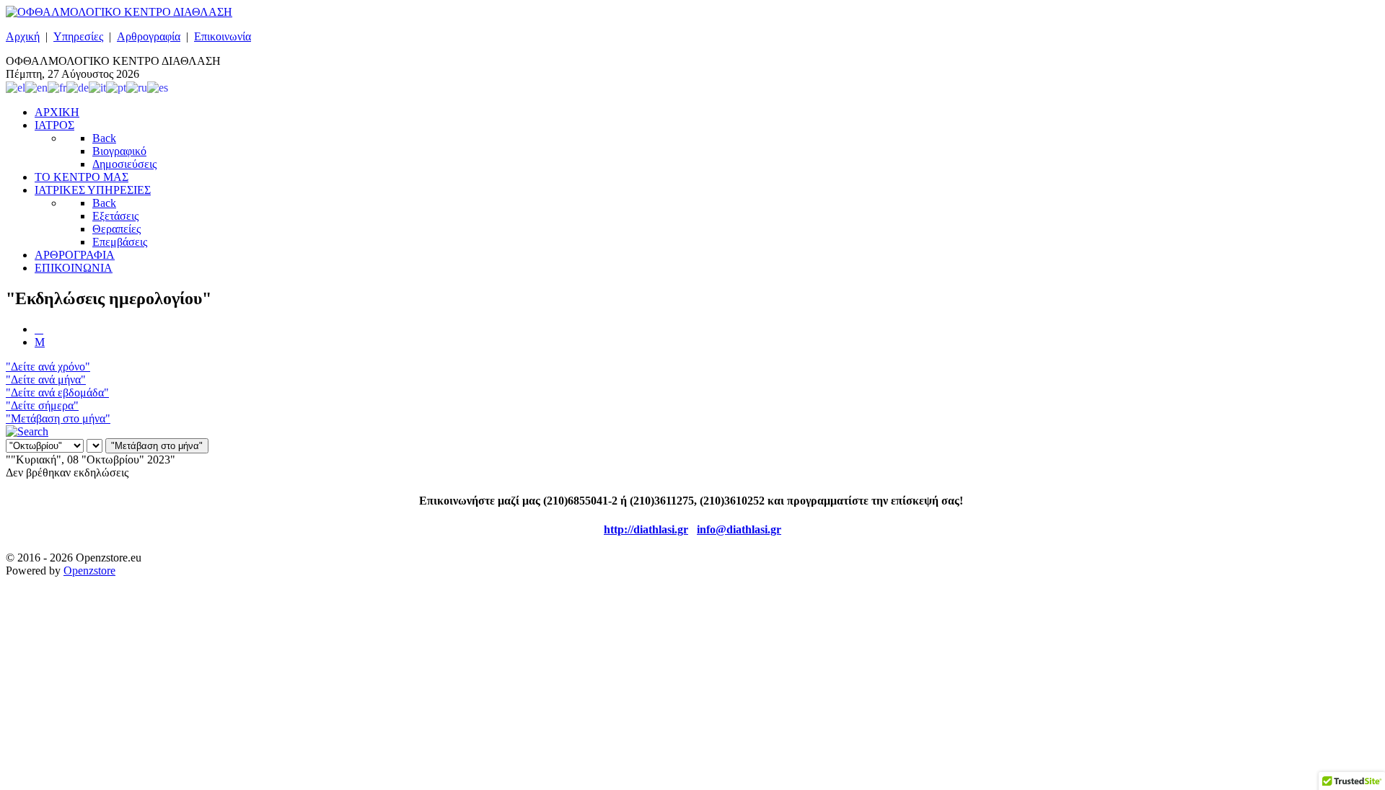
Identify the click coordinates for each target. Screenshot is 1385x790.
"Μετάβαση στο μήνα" (58, 418)
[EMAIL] (40, 342)
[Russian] (136, 87)
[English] (36, 87)
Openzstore (89, 570)
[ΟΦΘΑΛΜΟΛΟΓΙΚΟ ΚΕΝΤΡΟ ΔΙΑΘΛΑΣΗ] (119, 12)
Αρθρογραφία (148, 36)
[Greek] (15, 87)
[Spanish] (157, 87)
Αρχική (23, 36)
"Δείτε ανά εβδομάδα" (57, 392)
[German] (77, 87)
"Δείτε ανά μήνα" (46, 379)
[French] (57, 87)
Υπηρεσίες (78, 36)
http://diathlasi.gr (646, 529)
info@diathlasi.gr (739, 529)
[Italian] (97, 87)
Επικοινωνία (222, 36)
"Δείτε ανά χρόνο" (48, 366)
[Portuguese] (116, 87)
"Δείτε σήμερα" (42, 405)
